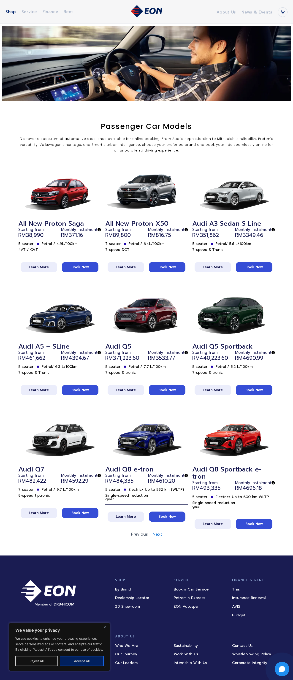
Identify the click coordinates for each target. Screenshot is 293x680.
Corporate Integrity (249, 663)
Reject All (36, 661)
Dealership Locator (132, 598)
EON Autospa (186, 606)
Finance (50, 12)
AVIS (236, 606)
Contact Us (242, 645)
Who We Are (126, 645)
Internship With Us (190, 663)
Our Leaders (126, 663)
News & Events (256, 12)
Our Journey (126, 654)
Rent (68, 12)
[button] (213, 267)
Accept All (82, 661)
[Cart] (283, 12)
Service (29, 12)
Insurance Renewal (249, 598)
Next (157, 534)
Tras (236, 589)
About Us (226, 12)
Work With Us (186, 654)
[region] (59, 647)
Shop (10, 12)
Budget (239, 615)
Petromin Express (189, 598)
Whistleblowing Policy (251, 654)
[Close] (105, 626)
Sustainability (186, 645)
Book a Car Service (191, 589)
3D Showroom (127, 606)
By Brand (123, 589)
